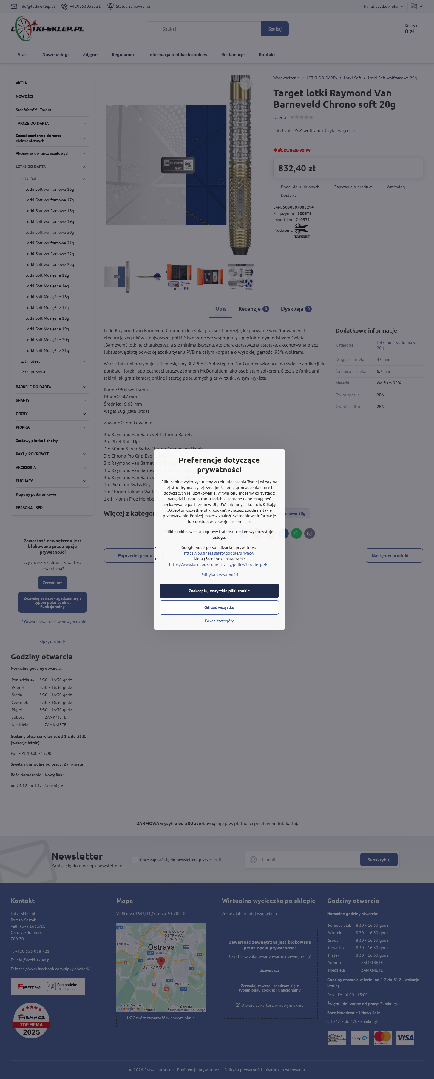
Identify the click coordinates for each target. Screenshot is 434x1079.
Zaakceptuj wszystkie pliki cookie (219, 590)
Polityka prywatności (219, 574)
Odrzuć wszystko (219, 607)
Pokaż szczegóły (219, 621)
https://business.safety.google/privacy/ (219, 553)
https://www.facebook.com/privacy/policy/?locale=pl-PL (219, 564)
